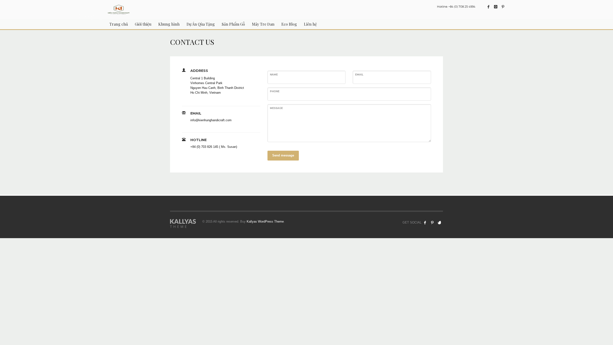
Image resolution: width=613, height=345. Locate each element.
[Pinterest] (502, 6)
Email (359, 74)
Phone (274, 91)
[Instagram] (495, 6)
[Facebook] (488, 6)
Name (274, 74)
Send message (283, 155)
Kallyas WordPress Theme (265, 221)
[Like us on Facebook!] (425, 222)
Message (276, 108)
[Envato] (439, 222)
